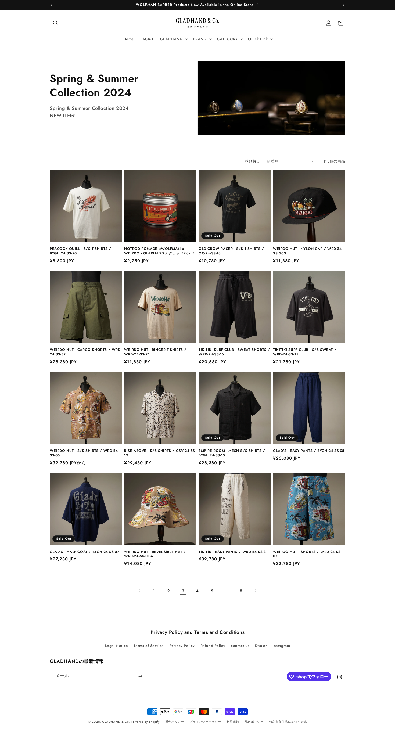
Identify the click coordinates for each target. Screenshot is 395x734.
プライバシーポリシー (205, 721)
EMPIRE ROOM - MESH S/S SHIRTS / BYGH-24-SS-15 (232, 453)
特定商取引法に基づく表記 (288, 721)
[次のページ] (255, 591)
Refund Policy (212, 645)
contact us (240, 645)
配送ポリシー (254, 721)
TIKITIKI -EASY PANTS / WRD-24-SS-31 (233, 552)
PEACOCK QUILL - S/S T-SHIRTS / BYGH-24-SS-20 (80, 251)
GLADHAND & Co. (116, 721)
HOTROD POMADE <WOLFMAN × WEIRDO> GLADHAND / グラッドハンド (159, 251)
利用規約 (233, 721)
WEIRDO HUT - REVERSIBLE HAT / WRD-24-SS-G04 (155, 554)
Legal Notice (116, 645)
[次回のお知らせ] (343, 5)
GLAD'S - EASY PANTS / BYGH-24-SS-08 (308, 451)
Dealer (261, 645)
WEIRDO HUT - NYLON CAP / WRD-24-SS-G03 (308, 251)
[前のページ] (139, 591)
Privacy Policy (182, 645)
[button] (56, 23)
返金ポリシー (174, 721)
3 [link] (183, 591)
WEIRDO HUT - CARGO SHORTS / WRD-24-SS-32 (85, 352)
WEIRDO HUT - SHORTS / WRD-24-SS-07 (307, 554)
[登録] (140, 676)
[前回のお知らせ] (52, 5)
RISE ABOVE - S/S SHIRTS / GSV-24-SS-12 (160, 453)
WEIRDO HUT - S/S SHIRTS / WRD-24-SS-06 (84, 453)
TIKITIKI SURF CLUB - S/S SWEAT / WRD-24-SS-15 (304, 352)
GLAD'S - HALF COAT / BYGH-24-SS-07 (84, 552)
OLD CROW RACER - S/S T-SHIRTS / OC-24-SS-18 (231, 251)
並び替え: (253, 161)
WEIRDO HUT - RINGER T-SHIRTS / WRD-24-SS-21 (155, 352)
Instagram (281, 645)
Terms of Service (149, 645)
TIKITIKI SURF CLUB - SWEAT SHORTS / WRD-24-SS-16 (234, 352)
